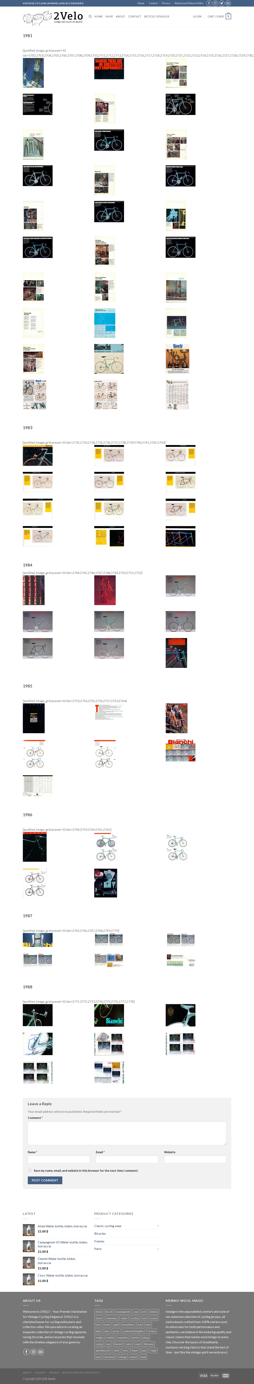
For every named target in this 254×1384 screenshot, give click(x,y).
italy (106, 1331)
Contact (153, 3)
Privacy (166, 3)
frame (107, 1324)
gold (116, 1324)
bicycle (109, 1311)
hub (140, 1324)
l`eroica (151, 1331)
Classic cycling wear (108, 1226)
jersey (116, 1331)
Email (100, 1152)
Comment (35, 1117)
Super (135, 1350)
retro (129, 1344)
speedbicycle (102, 1350)
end (144, 1318)
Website (169, 1152)
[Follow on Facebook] (209, 3)
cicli (143, 1311)
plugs (146, 1337)
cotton (124, 1318)
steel (116, 1350)
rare (108, 1344)
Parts (98, 1249)
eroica (153, 1318)
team (98, 1357)
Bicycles (100, 1233)
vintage (122, 1357)
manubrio (122, 1337)
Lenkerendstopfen (133, 1331)
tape (143, 1350)
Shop (109, 16)
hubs (148, 1324)
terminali (110, 1357)
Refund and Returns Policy (189, 3)
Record (118, 1344)
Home (98, 16)
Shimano (149, 1344)
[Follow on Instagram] (215, 3)
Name (32, 1152)
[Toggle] (158, 1225)
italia (98, 1331)
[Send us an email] (228, 3)
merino (135, 1337)
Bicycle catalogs (156, 16)
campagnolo (123, 1311)
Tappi (153, 1350)
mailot (110, 1337)
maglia (99, 1337)
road (137, 1344)
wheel (133, 1357)
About (141, 3)
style (125, 1350)
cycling (135, 1318)
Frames (99, 1241)
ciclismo (153, 1311)
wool (143, 1357)
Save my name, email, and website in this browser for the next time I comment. (86, 1170)
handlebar (128, 1324)
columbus (111, 1318)
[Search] (90, 16)
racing (98, 1344)
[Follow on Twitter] (222, 3)
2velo (98, 1311)
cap (136, 1311)
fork (97, 1324)
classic (99, 1318)
